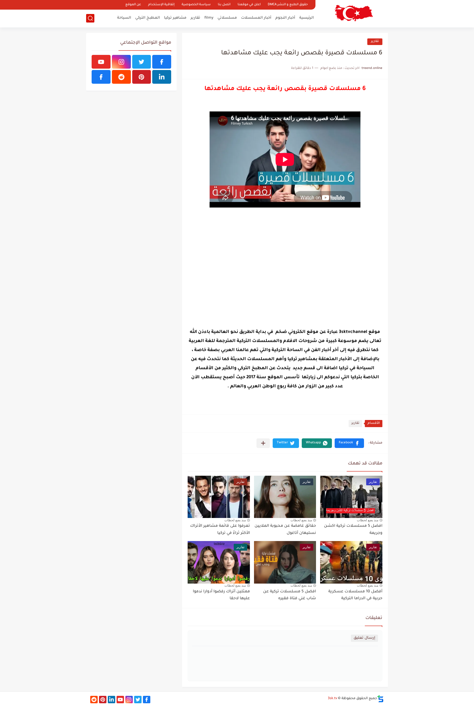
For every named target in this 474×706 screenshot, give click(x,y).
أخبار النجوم (285, 18)
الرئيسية (306, 18)
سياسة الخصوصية (196, 5)
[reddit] (121, 77)
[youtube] (101, 62)
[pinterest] (141, 77)
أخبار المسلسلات (256, 18)
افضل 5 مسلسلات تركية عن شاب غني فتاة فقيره (289, 595)
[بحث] (90, 18)
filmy (208, 18)
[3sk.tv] (353, 13)
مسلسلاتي (227, 18)
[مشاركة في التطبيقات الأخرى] (263, 443)
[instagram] (121, 62)
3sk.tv (332, 699)
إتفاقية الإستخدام (161, 5)
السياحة (124, 18)
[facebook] (161, 62)
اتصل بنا (224, 5)
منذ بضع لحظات (367, 520)
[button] (349, 443)
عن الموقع (133, 5)
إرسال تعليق (364, 638)
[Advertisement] (285, 276)
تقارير (195, 18)
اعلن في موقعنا (249, 5)
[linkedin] (161, 77)
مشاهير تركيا (175, 18)
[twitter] (141, 62)
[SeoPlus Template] (380, 698)
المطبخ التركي (147, 18)
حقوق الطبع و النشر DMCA (288, 5)
